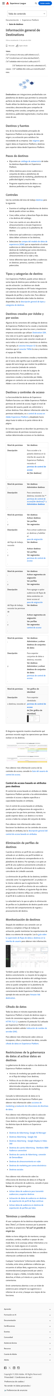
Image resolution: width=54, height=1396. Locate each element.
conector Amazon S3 (27, 345)
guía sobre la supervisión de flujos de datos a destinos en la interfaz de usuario (26, 937)
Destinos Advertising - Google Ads (23, 1136)
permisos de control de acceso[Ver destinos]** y (37, 501)
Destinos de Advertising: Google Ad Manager (27, 1132)
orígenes (36, 140)
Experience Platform (30, 20)
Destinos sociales (16, 1169)
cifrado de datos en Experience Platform (22, 1043)
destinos (39, 200)
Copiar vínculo (23, 46)
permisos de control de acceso (36, 559)
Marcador (11, 46)
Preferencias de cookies (14, 1381)
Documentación (12, 20)
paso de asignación (35, 539)
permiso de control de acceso (36, 468)
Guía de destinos (16, 24)
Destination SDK (39, 332)
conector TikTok (25, 349)
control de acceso (34, 627)
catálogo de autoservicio (31, 161)
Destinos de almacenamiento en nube (25, 1161)
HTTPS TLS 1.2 (11, 1021)
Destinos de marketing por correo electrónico (27, 1165)
